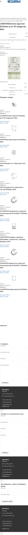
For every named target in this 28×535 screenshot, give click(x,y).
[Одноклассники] (2, 44)
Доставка (2, 338)
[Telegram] (4, 44)
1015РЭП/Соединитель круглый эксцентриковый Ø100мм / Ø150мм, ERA (13, 265)
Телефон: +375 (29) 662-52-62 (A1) (10, 307)
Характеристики (3, 53)
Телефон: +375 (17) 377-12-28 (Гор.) (11, 315)
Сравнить (2, 46)
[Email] (1, 44)
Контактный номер (5, 352)
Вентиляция (10, 18)
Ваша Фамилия (4, 422)
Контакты (2, 334)
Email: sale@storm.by (7, 319)
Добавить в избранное (5, 47)
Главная (2, 18)
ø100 (26, 36)
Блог (1, 332)
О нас (1, 331)
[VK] (3, 44)
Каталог (6, 18)
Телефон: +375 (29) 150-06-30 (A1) (10, 309)
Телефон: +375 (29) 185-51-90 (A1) (10, 311)
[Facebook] (0, 44)
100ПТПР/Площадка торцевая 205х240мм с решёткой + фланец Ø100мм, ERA (12, 239)
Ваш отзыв (3, 435)
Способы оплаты (4, 340)
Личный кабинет (4, 335)
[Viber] (5, 44)
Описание (2, 52)
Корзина (2, 337)
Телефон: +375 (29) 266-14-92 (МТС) (11, 313)
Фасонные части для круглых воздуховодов (12, 19)
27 (26, 40)
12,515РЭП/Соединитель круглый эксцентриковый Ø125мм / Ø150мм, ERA (13, 213)
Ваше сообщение (5, 365)
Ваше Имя (3, 345)
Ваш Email (3, 358)
